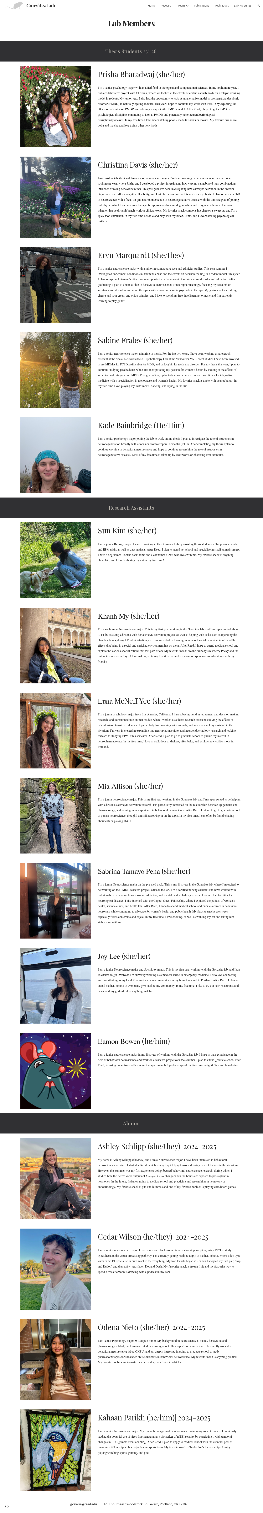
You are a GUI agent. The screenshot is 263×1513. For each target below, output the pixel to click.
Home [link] (152, 5)
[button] (258, 5)
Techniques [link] (221, 5)
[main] (131, 22)
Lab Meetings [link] (242, 5)
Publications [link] (201, 5)
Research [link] (166, 5)
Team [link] (181, 5)
